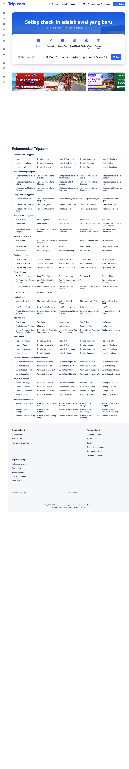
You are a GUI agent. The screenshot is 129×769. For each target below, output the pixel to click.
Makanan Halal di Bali (88, 301)
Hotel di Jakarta (108, 341)
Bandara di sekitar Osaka (68, 416)
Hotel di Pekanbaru (23, 163)
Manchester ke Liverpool (68, 391)
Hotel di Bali (20, 159)
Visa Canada (106, 322)
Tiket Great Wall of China (46, 209)
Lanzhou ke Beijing (87, 391)
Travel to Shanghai (23, 263)
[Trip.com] (16, 4)
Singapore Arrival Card (88, 267)
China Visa (41, 326)
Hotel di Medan (43, 159)
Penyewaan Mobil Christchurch (109, 231)
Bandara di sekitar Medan (111, 416)
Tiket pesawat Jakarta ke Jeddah (46, 189)
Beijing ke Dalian (86, 395)
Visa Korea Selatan (44, 247)
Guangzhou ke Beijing (45, 391)
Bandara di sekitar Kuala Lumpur (111, 405)
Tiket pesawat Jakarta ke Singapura (111, 177)
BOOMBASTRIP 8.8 (44, 292)
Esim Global (84, 220)
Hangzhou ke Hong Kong (68, 387)
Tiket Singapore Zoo (67, 209)
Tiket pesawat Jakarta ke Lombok (89, 183)
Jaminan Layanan (18, 439)
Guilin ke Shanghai (44, 387)
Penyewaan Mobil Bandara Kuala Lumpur (89, 231)
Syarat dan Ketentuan (95, 447)
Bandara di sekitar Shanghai (87, 405)
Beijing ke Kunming (44, 395)
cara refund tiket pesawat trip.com (90, 287)
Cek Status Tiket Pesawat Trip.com (26, 281)
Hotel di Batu (64, 345)
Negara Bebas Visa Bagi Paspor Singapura (68, 331)
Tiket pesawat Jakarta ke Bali (25, 177)
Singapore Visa (86, 326)
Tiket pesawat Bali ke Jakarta (88, 177)
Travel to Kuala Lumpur (89, 259)
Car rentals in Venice (66, 370)
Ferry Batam (20, 224)
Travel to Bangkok (66, 259)
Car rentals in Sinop (44, 374)
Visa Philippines (86, 322)
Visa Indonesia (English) (25, 326)
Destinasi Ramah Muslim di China (46, 312)
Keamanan (16, 481)
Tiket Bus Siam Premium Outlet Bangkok (111, 225)
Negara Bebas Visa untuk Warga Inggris (90, 331)
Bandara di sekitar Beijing (25, 416)
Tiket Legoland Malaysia (89, 199)
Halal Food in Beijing (67, 307)
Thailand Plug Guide (23, 267)
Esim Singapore (43, 220)
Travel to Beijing (108, 259)
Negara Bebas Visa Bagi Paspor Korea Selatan (25, 331)
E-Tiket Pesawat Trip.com (26, 286)
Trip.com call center (87, 276)
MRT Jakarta (85, 247)
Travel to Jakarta (43, 259)
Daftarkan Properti (19, 477)
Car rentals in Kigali (109, 366)
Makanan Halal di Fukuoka (65, 302)
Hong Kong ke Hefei (110, 395)
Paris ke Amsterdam (66, 383)
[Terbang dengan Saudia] (106, 82)
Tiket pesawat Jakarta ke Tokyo (111, 183)
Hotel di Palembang (109, 159)
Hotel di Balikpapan (87, 159)
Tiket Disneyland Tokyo (25, 205)
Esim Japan (63, 220)
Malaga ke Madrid (66, 395)
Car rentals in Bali (22, 366)
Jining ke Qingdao (22, 395)
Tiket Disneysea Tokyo (67, 205)
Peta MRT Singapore (67, 267)
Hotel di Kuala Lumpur (67, 163)
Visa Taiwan (20, 240)
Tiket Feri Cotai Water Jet (90, 224)
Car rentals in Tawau (66, 366)
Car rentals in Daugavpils (89, 370)
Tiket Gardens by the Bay (68, 199)
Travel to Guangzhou (45, 263)
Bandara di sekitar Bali (24, 404)
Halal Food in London (110, 307)
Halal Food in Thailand (24, 307)
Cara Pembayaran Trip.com (108, 281)
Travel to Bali (21, 259)
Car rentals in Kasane (88, 366)
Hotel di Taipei (85, 167)
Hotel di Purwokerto (67, 159)
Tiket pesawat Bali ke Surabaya (88, 189)
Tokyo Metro (64, 224)
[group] (53, 28)
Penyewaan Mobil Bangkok (23, 231)
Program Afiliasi (18, 472)
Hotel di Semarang (23, 341)
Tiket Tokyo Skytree (88, 205)
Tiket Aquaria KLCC (109, 205)
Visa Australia (21, 251)
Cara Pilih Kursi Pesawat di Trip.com (69, 281)
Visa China (63, 240)
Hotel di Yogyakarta (87, 341)
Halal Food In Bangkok (46, 307)
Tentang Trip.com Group (96, 455)
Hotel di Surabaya (44, 341)
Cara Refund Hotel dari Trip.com (46, 281)
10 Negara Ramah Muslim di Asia (112, 312)
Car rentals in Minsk (87, 362)
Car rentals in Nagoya (24, 370)
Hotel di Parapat (43, 353)
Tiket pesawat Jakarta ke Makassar (46, 183)
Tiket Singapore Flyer (110, 209)
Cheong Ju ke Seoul (109, 387)
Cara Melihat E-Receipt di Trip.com (68, 287)
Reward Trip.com (18, 468)
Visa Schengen (107, 326)
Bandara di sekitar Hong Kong (46, 417)
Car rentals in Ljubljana (67, 362)
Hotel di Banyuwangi (67, 349)
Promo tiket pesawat (67, 276)
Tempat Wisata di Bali (110, 247)
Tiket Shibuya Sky (44, 205)
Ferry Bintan (42, 224)
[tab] (38, 43)
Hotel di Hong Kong (109, 167)
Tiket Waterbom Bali (23, 199)
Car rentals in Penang (110, 362)
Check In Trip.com (109, 276)
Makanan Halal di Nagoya (47, 301)
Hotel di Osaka (21, 167)
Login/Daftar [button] (119, 4)
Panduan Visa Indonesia (111, 330)
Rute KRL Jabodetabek (89, 240)
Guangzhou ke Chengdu (111, 391)
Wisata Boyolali (21, 247)
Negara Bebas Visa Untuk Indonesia (47, 241)
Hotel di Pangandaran (24, 349)
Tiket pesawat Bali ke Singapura (67, 183)
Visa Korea (41, 322)
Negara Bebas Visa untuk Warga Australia (47, 331)
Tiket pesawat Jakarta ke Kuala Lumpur (68, 177)
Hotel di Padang (86, 345)
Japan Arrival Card (108, 267)
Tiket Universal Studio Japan (110, 200)
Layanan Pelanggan (19, 435)
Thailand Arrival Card (45, 267)
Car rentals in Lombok (24, 362)
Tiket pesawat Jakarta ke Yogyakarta (68, 189)
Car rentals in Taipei (44, 366)
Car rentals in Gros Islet (46, 370)
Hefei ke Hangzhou (87, 387)
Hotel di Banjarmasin (45, 163)
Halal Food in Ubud (87, 307)
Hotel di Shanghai (44, 167)
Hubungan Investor (19, 464)
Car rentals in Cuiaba (23, 374)
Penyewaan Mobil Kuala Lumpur (46, 231)
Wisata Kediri (107, 251)
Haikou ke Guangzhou (24, 391)
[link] (54, 4)
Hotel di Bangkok (87, 163)
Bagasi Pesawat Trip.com (111, 286)
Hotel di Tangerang (87, 353)
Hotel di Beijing (65, 167)
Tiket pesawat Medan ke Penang (25, 189)
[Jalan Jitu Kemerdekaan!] (49, 82)
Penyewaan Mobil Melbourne (66, 231)
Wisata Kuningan (108, 240)
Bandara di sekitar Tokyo (68, 410)
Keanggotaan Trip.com (46, 286)
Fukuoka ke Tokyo (23, 383)
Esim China (106, 220)
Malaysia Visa (64, 326)
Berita (89, 439)
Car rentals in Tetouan (110, 370)
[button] (4, 4)
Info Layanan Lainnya (20, 443)
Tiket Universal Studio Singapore (45, 200)
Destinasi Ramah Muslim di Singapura (89, 312)
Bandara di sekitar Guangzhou (22, 411)
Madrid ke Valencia (23, 387)
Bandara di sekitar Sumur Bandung (90, 417)
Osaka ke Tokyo (86, 383)
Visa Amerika (85, 251)
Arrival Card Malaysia (109, 263)
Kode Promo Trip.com (45, 276)
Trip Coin (83, 280)
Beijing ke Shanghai (45, 383)
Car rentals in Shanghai (67, 374)
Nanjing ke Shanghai (110, 383)
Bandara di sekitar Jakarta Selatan (68, 405)
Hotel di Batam (21, 353)
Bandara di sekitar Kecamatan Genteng (110, 411)
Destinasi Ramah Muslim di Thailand (25, 312)
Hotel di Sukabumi (109, 353)
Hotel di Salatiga (65, 353)
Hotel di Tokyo (107, 163)
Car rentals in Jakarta (45, 362)
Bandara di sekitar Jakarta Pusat (47, 405)
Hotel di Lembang (44, 349)
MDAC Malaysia (43, 251)
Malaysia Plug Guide (66, 263)
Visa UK (61, 247)
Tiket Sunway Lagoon (88, 209)
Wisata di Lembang (66, 251)
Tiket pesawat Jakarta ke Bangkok (46, 177)
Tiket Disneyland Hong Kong (24, 210)
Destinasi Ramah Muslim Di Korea (68, 312)
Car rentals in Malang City (90, 374)
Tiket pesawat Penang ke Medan (112, 189)
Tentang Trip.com (94, 435)
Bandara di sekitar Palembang (87, 411)
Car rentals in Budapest (111, 374)
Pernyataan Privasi (94, 451)
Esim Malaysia (21, 220)
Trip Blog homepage (23, 276)
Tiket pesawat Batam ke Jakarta (25, 183)
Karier (89, 443)
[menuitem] (4, 12)
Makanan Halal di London (26, 301)
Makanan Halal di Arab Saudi (110, 302)
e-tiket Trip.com (22, 292)
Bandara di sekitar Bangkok (44, 411)
